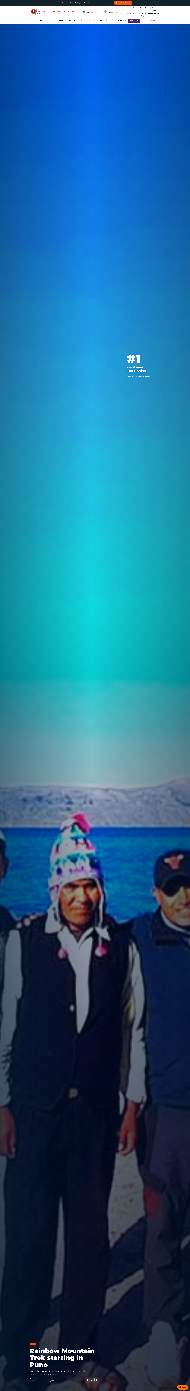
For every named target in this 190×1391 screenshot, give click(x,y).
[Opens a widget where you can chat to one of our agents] (182, 1387)
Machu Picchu (44, 20)
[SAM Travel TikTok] (68, 12)
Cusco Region (59, 20)
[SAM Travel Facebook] (54, 12)
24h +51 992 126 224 (136, 13)
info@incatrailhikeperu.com (149, 16)
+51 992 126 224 (153, 13)
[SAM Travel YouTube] (59, 12)
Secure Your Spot (122, 3)
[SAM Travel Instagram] (64, 12)
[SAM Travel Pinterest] (73, 12)
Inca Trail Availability (137, 7)
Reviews (147, 7)
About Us (156, 10)
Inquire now (133, 20)
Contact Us (155, 7)
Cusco (33, 1344)
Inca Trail (73, 20)
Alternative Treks (88, 20)
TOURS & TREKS (118, 20)
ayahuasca (104, 20)
